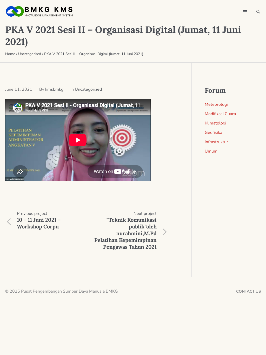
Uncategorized (29, 53)
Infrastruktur (216, 142)
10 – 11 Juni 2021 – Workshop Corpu (39, 223)
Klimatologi (215, 123)
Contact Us (248, 291)
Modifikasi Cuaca (220, 114)
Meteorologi (216, 104)
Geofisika (213, 132)
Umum (211, 151)
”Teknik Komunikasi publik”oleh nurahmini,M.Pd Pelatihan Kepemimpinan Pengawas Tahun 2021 (125, 233)
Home (10, 53)
